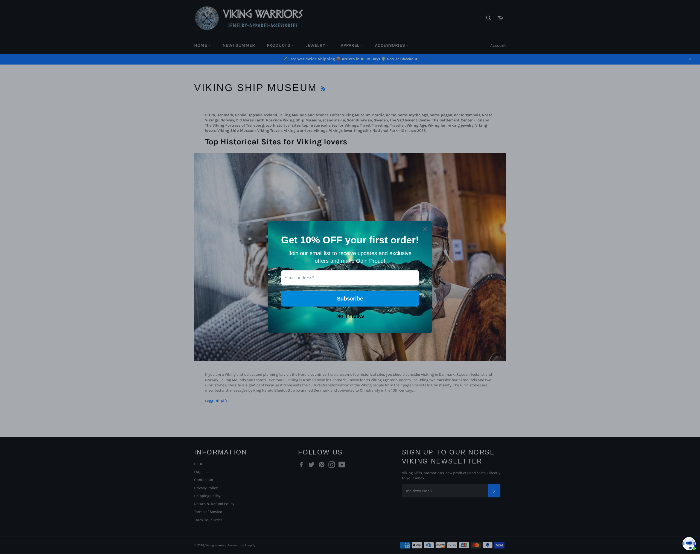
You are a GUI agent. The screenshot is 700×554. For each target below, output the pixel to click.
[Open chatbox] (689, 543)
